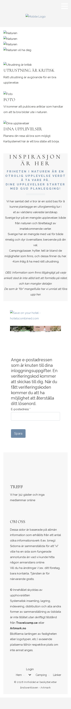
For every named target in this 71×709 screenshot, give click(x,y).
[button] (64, 6)
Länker (57, 674)
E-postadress (20, 409)
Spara (18, 433)
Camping (41, 674)
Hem (19, 674)
